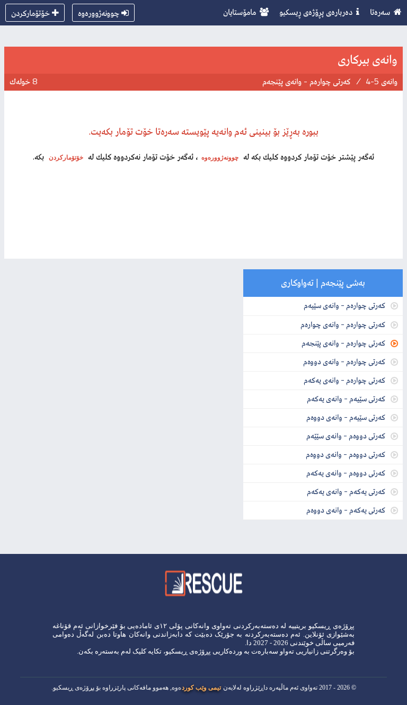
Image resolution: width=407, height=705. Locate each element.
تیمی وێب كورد (201, 687)
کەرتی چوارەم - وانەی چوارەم (342, 324)
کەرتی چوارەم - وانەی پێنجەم (343, 343)
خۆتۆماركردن (30, 12)
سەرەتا (380, 11)
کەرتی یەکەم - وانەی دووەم (345, 510)
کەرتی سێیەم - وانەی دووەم (345, 417)
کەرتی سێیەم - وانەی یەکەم (346, 398)
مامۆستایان (239, 11)
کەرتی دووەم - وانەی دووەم (345, 454)
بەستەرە (107, 651)
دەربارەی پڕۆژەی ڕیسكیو (315, 11)
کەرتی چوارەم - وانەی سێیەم (344, 305)
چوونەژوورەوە (98, 12)
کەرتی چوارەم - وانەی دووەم (344, 361)
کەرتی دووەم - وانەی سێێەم (345, 435)
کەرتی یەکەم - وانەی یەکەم (346, 491)
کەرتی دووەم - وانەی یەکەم (345, 472)
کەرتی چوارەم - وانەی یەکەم (344, 380)
